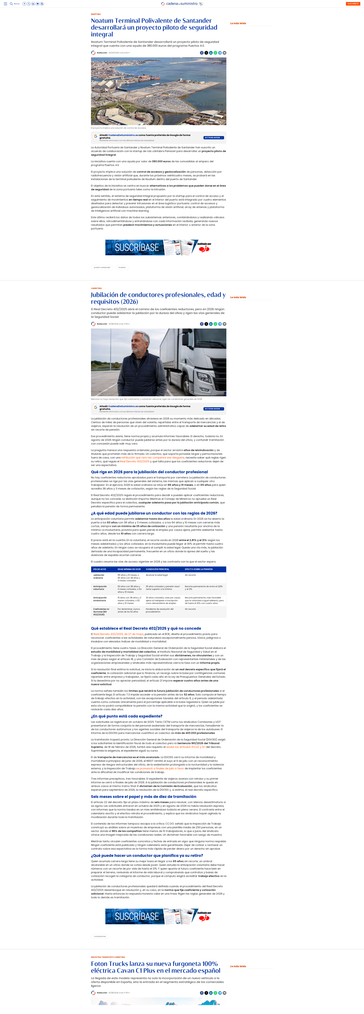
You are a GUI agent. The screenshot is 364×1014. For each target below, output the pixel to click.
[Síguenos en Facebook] (24, 4)
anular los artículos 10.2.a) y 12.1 (185, 747)
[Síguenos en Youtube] (37, 4)
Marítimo (96, 14)
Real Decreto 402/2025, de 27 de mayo (118, 634)
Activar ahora (212, 137)
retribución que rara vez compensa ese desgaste (152, 457)
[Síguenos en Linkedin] (33, 4)
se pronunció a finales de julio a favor (160, 768)
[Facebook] (202, 53)
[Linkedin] (211, 53)
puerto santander (102, 267)
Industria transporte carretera (108, 957)
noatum (122, 267)
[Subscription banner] (158, 258)
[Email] (224, 53)
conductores (100, 936)
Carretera (96, 288)
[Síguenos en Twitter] (28, 4)
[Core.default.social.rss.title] (42, 4)
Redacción (102, 53)
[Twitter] (206, 53)
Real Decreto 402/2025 (134, 461)
